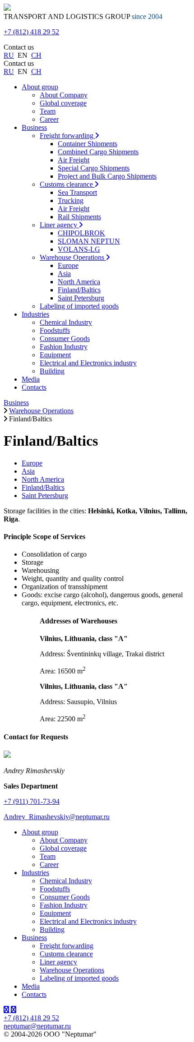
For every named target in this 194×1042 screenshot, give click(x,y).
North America (79, 282)
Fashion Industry (64, 346)
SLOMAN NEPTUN (89, 241)
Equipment (55, 355)
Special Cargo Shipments (93, 168)
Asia (64, 273)
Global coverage (63, 103)
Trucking (70, 200)
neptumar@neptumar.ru (37, 1026)
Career (49, 119)
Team (47, 111)
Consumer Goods (65, 338)
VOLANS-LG (79, 249)
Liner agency (59, 225)
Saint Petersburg (81, 298)
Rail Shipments (79, 217)
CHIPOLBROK (81, 233)
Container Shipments (87, 144)
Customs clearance (67, 184)
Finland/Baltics (79, 290)
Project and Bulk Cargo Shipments (107, 176)
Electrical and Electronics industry (88, 363)
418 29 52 (31, 32)
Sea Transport (77, 192)
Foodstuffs (55, 330)
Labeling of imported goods (79, 306)
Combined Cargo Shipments (98, 152)
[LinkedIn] (7, 1010)
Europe (68, 265)
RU (9, 55)
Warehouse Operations (73, 257)
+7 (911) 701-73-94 (32, 801)
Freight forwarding (67, 135)
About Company (64, 95)
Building (52, 371)
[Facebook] (13, 1010)
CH (36, 55)
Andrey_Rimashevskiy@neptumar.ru (57, 817)
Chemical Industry (66, 322)
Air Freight (73, 160)
